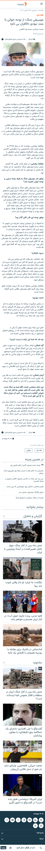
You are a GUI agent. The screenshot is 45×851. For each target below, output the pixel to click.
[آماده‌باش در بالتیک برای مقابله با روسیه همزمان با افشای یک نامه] (22, 635)
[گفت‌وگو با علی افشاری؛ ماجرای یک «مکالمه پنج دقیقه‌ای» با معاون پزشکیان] (22, 715)
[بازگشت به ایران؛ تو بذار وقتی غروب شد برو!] (22, 568)
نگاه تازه (40, 15)
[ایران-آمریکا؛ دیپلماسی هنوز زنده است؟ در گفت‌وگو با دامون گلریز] (22, 785)
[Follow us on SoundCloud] (6, 820)
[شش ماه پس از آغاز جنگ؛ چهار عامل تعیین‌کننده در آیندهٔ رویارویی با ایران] (22, 531)
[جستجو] (40, 848)
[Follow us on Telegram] (24, 820)
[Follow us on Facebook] (29, 820)
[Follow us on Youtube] (12, 820)
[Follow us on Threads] (35, 825)
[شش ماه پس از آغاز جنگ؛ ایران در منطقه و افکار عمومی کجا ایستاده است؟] (22, 678)
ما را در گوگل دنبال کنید (25, 847)
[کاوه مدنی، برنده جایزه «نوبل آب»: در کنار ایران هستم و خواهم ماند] (22, 602)
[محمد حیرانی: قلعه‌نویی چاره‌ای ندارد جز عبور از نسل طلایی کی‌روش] (22, 752)
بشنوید (37, 663)
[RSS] (35, 820)
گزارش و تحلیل (32, 516)
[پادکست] (10, 848)
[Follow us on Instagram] (41, 825)
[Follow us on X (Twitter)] (18, 820)
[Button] (31, 39)
